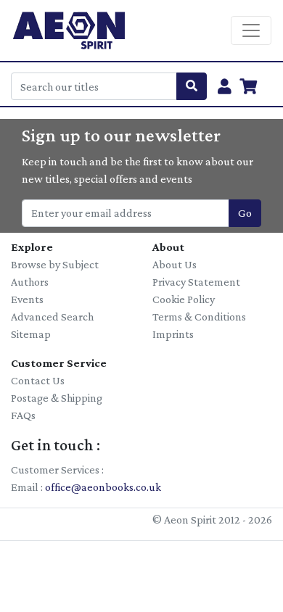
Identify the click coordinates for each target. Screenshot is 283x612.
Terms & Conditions (199, 316)
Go (245, 213)
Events (27, 299)
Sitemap (31, 334)
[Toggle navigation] (251, 30)
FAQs (23, 415)
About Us (174, 264)
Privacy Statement (196, 282)
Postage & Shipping (56, 398)
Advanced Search (52, 316)
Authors (30, 282)
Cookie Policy (183, 299)
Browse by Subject (55, 264)
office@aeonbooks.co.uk (103, 487)
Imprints (173, 334)
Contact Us (38, 380)
